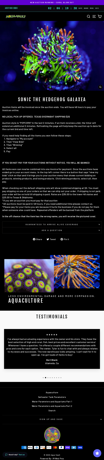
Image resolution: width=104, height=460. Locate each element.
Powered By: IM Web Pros (52, 458)
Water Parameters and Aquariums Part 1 (52, 401)
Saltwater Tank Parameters (52, 397)
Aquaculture (52, 392)
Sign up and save (51, 419)
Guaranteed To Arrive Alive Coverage (52, 224)
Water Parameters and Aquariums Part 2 (52, 406)
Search (52, 410)
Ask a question (52, 230)
